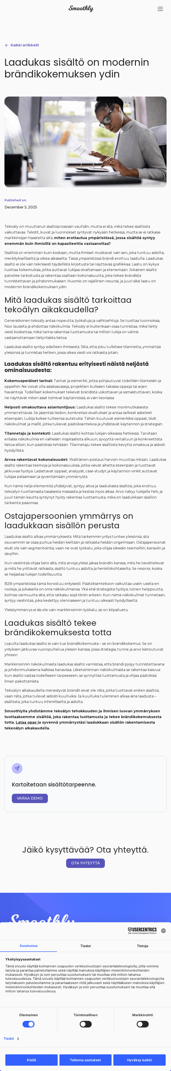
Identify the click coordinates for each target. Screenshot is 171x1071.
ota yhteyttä (85, 863)
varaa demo (30, 798)
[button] (159, 9)
